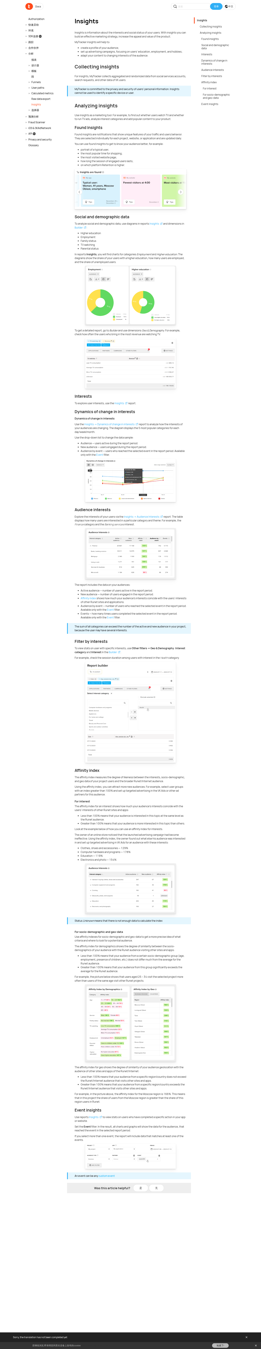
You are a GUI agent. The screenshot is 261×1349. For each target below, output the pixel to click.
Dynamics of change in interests (214, 62)
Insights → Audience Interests (141, 516)
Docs (38, 6)
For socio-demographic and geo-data (216, 96)
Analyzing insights (210, 32)
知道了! (220, 1345)
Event (99, 454)
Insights (154, 223)
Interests (206, 54)
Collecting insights (211, 26)
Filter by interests (211, 76)
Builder (79, 227)
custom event (106, 1176)
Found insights (210, 39)
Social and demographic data (215, 46)
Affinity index (88, 598)
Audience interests (212, 70)
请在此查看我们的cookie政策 (96, 1345)
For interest (210, 88)
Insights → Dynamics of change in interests (109, 424)
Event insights (209, 104)
